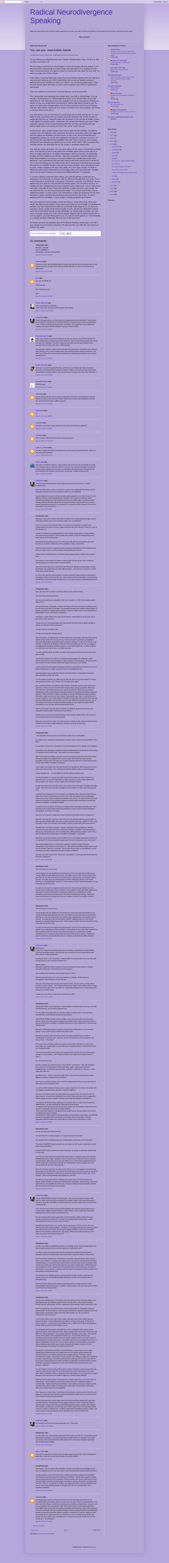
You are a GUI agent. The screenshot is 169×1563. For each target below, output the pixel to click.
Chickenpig (40, 462)
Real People (116, 164)
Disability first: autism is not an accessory (123, 111)
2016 (112, 138)
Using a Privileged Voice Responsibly (124, 172)
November (115, 147)
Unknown (39, 261)
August (114, 152)
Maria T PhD (40, 1451)
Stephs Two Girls (41, 365)
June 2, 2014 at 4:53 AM (44, 474)
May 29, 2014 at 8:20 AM (44, 296)
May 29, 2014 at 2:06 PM (44, 358)
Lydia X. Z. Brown (42, 447)
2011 (112, 191)
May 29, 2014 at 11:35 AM (44, 311)
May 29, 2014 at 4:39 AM (44, 271)
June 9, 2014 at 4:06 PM (44, 1459)
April (113, 176)
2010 (112, 194)
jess (37, 278)
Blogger (93, 1547)
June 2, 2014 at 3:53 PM (44, 509)
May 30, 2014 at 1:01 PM (44, 404)
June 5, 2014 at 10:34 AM (44, 1426)
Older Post (96, 1530)
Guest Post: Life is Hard (119, 170)
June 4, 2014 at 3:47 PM (44, 1122)
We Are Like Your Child (119, 60)
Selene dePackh (41, 303)
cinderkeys (40, 317)
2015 (112, 141)
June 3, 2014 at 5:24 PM (44, 582)
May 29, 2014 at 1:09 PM (44, 329)
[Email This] (61, 233)
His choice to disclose (117, 104)
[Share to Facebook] (68, 233)
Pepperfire (39, 410)
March (114, 179)
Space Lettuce (115, 88)
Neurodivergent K (42, 336)
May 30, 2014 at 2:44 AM (44, 387)
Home (66, 1530)
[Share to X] (65, 233)
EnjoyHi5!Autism (42, 381)
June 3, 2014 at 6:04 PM (44, 726)
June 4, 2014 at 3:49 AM (44, 860)
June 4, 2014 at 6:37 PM (44, 1291)
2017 (112, 135)
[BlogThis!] (63, 233)
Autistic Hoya (115, 49)
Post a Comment (38, 1526)
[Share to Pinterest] (70, 233)
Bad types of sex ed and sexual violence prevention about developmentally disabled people (123, 53)
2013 (112, 186)
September (116, 150)
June (114, 155)
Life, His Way (115, 102)
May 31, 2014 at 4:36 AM (44, 441)
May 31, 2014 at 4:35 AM (44, 428)
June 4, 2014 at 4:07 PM (44, 1189)
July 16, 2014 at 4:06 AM (44, 1490)
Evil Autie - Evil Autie (118, 68)
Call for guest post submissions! (120, 62)
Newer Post (34, 1530)
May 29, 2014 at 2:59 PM (44, 375)
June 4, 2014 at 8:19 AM (44, 938)
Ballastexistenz (116, 75)
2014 (112, 144)
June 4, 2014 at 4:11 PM (44, 1236)
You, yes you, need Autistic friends (123, 161)
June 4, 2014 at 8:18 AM (44, 899)
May (113, 158)
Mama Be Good (116, 93)
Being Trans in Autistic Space (119, 69)
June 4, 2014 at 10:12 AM (44, 997)
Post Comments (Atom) (47, 1534)
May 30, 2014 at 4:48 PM (44, 416)
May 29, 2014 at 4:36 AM (44, 255)
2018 (112, 132)
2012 (112, 188)
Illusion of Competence (119, 110)
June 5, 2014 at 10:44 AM (44, 1445)
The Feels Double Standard (121, 167)
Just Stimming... (116, 86)
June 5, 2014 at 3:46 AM (44, 1414)
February (115, 182)
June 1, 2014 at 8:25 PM (44, 455)
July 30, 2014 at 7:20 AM (44, 1521)
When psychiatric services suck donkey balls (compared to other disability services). (123, 78)
